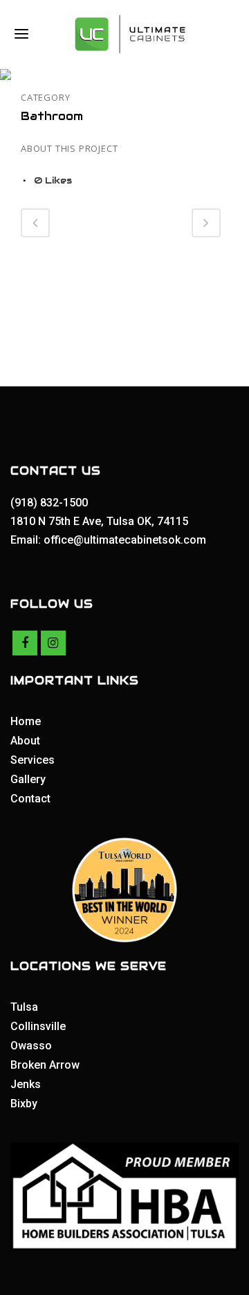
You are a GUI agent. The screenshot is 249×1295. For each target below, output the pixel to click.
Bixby (23, 1103)
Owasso (31, 1045)
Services (32, 760)
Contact (30, 798)
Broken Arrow (45, 1064)
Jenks (25, 1084)
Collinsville (38, 1026)
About (25, 740)
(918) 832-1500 (50, 502)
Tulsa (24, 1007)
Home (25, 721)
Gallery (28, 779)
